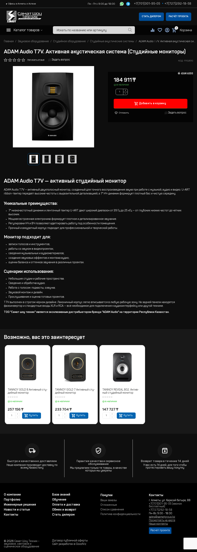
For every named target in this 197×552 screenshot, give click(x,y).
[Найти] (130, 30)
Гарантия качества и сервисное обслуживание (98, 463)
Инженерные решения (20, 504)
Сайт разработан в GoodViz (69, 544)
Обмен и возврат (64, 509)
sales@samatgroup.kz (162, 517)
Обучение (59, 499)
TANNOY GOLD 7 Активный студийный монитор (75, 392)
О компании (12, 494)
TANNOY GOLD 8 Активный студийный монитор (28, 392)
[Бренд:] (185, 73)
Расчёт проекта (178, 16)
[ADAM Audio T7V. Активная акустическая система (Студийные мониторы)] (53, 106)
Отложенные (108, 505)
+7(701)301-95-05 (147, 3)
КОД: (180, 61)
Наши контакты (158, 524)
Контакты (11, 514)
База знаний (61, 494)
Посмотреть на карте (162, 520)
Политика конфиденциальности (120, 514)
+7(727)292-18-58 (177, 3)
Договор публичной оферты (70, 540)
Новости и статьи (17, 509)
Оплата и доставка (66, 504)
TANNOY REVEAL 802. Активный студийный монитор (120, 392)
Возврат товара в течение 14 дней (165, 461)
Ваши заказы (108, 500)
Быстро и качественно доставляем (32, 461)
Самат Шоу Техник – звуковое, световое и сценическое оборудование (21, 544)
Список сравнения (112, 509)
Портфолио (12, 499)
